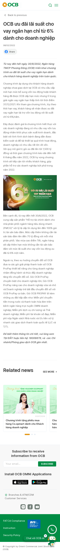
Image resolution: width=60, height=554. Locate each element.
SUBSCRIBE (47, 464)
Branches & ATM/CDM (21, 494)
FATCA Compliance (14, 520)
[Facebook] (30, 506)
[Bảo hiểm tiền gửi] (34, 524)
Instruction (9, 527)
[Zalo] (23, 506)
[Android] (39, 480)
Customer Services (16, 498)
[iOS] (20, 480)
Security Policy (11, 535)
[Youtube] (37, 506)
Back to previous (17, 15)
